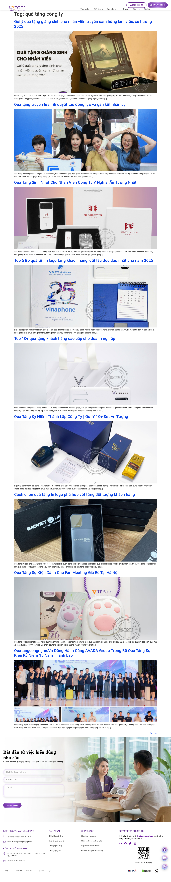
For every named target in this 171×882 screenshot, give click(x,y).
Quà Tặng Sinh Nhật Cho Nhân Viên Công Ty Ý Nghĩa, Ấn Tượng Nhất (75, 182)
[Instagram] (135, 843)
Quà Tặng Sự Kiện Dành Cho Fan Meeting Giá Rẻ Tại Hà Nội (66, 572)
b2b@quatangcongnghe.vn (19, 842)
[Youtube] (120, 843)
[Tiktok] (130, 843)
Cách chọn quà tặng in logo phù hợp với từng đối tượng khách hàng (74, 494)
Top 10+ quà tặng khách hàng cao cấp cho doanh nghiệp (64, 338)
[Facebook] (125, 843)
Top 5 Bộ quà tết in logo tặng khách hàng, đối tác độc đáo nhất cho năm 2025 (83, 260)
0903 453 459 (19, 837)
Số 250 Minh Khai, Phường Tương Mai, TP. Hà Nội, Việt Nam (26, 854)
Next (153, 733)
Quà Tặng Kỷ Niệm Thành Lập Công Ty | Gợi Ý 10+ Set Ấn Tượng (71, 416)
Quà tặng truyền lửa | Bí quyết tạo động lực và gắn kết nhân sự (70, 104)
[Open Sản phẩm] (118, 9)
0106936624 (16, 861)
